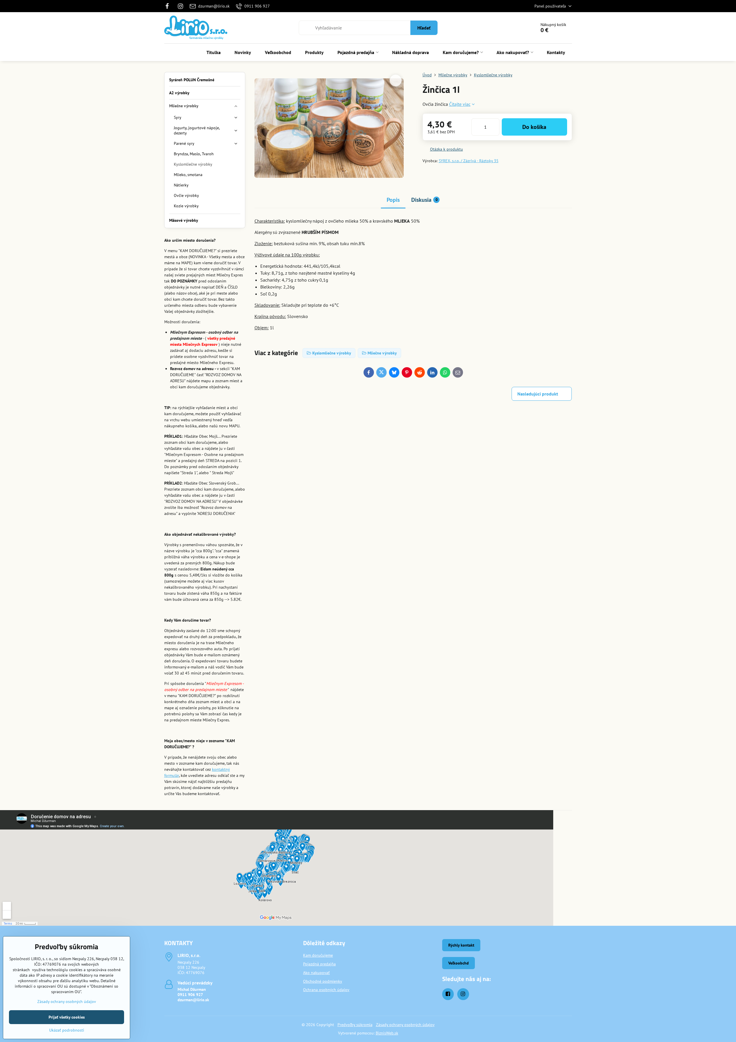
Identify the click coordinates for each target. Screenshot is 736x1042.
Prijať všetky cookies (67, 1017)
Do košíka (534, 127)
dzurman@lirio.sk (193, 999)
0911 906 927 (190, 994)
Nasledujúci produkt (537, 394)
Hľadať (424, 28)
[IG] (180, 6)
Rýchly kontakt (461, 945)
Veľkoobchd (458, 963)
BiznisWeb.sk (387, 1033)
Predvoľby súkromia (354, 1024)
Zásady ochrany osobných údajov (405, 1024)
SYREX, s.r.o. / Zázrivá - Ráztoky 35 (469, 160)
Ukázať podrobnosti (66, 1030)
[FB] (169, 6)
